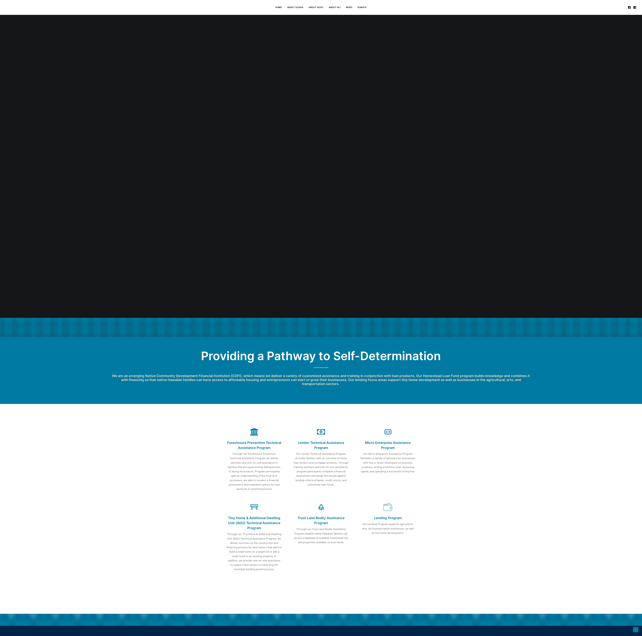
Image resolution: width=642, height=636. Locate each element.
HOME (278, 7)
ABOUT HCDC (316, 7)
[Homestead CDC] (12, 7)
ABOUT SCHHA (295, 7)
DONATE (362, 7)
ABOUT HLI (334, 7)
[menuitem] (278, 7)
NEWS (349, 7)
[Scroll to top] (635, 629)
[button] (630, 7)
